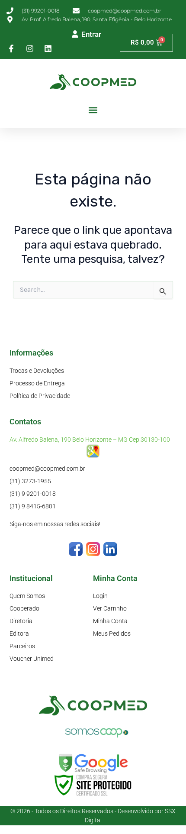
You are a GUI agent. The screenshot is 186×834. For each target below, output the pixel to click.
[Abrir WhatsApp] (164, 812)
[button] (93, 110)
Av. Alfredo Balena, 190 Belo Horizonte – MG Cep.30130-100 (90, 439)
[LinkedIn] (110, 548)
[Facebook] (75, 548)
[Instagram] (93, 548)
